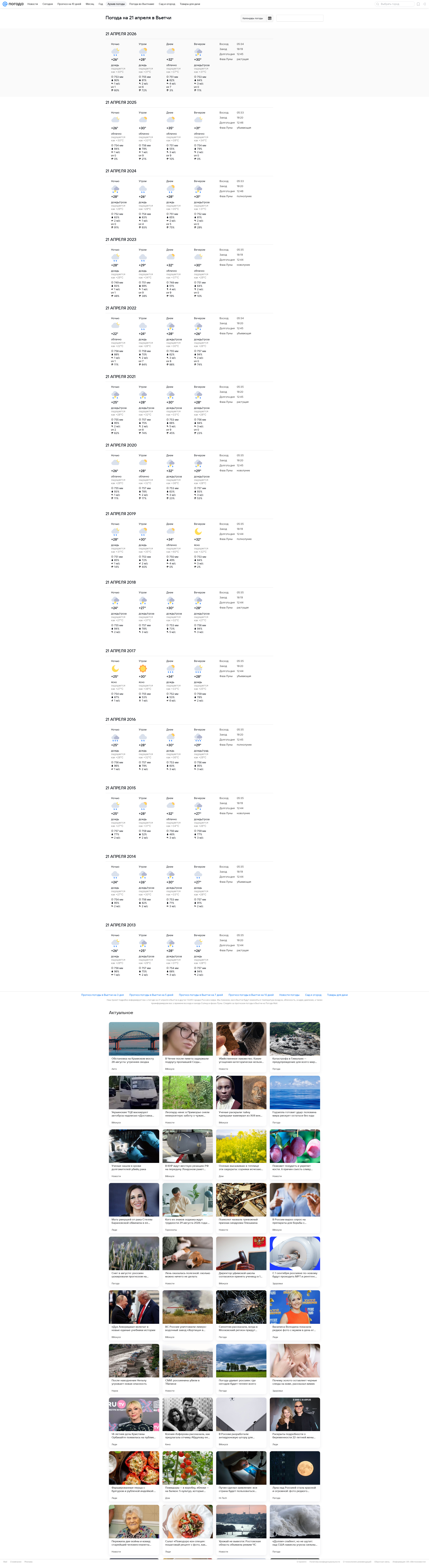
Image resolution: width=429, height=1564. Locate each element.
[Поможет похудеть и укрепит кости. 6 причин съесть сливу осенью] (295, 1154)
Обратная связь (382, 1562)
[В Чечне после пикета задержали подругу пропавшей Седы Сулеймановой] (188, 1047)
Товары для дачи (337, 994)
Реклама (28, 1562)
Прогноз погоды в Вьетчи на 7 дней (201, 994)
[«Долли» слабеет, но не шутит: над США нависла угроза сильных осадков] (295, 1530)
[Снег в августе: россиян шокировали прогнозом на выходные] (134, 1262)
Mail (5, 1562)
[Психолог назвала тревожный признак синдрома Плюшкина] (241, 1208)
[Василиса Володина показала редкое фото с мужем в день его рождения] (295, 1315)
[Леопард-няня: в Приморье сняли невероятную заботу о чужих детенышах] (188, 1101)
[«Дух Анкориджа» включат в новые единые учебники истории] (134, 1315)
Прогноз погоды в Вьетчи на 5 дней (151, 994)
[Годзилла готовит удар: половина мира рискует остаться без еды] (295, 1101)
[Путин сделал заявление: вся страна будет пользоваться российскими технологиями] (241, 1476)
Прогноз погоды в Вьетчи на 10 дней (251, 994)
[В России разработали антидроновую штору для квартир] (241, 1423)
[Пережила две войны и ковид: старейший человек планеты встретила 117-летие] (134, 1530)
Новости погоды (289, 994)
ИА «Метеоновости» (416, 1562)
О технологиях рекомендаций (357, 1562)
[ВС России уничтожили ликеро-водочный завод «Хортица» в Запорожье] (188, 1315)
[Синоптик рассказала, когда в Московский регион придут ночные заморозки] (241, 1315)
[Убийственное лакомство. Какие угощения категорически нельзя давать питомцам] (241, 1047)
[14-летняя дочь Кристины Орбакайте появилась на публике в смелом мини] (134, 1423)
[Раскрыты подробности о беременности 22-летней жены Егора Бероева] (295, 1423)
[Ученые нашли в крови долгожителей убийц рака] (134, 1154)
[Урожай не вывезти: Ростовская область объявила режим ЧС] (241, 1530)
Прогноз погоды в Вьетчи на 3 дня (102, 994)
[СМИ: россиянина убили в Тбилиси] (188, 1369)
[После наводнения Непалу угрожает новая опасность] (134, 1369)
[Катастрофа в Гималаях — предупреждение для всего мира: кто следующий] (295, 1047)
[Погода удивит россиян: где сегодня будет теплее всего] (241, 1369)
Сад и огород (313, 994)
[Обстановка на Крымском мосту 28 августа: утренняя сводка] (134, 1047)
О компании (15, 1562)
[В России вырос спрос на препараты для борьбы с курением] (295, 1208)
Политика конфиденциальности (325, 1562)
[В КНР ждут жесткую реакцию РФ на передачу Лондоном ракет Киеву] (188, 1154)
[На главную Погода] (15, 4)
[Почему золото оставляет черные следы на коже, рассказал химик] (295, 1369)
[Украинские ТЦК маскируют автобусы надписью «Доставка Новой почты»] (134, 1101)
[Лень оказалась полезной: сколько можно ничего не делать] (188, 1262)
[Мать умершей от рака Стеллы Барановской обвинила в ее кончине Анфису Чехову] (134, 1208)
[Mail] (5, 4)
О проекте (302, 1562)
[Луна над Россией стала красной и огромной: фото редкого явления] (295, 1476)
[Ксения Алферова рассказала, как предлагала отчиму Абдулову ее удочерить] (188, 1423)
